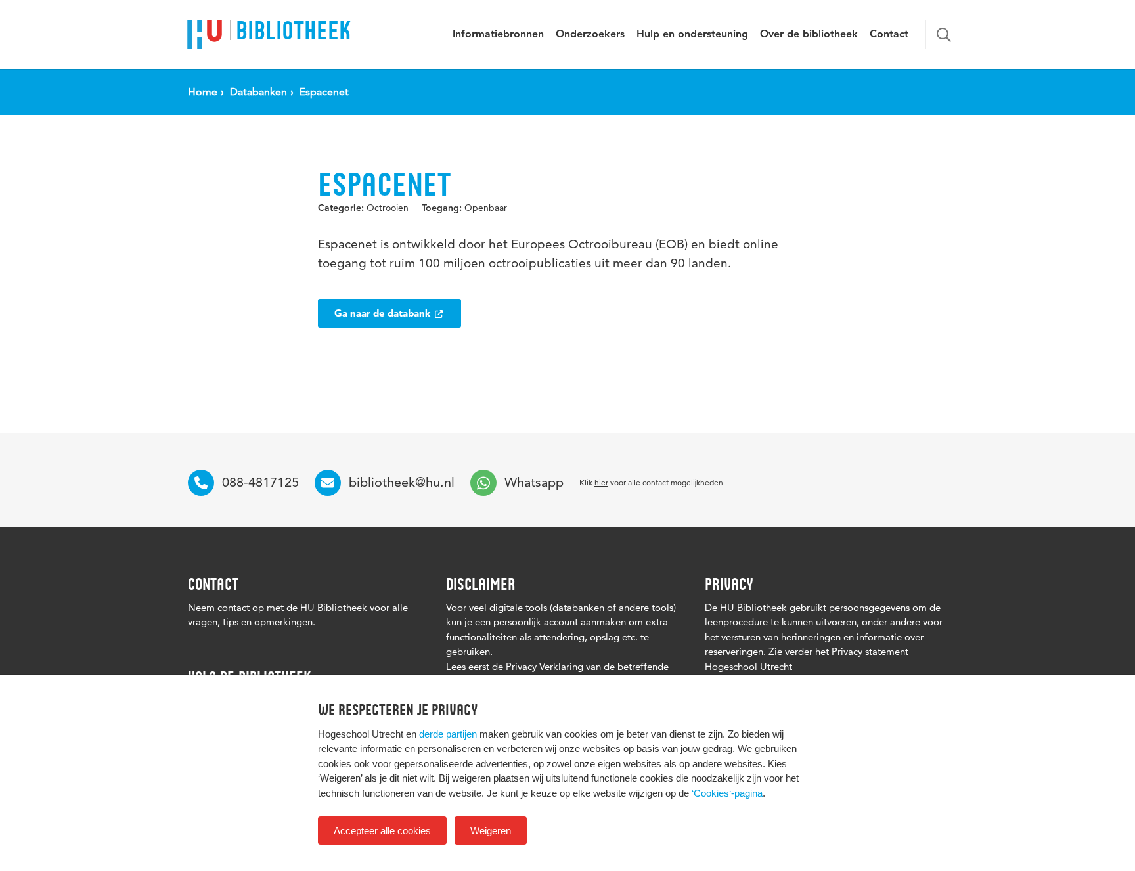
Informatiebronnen (498, 35)
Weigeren (490, 830)
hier (601, 482)
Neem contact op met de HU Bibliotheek (277, 607)
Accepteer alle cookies (382, 830)
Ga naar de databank (383, 313)
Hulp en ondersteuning (692, 35)
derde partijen (448, 734)
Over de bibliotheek (809, 35)
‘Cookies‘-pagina (727, 793)
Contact (889, 35)
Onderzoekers (590, 35)
